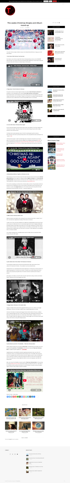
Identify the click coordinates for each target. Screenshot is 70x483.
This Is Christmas (18, 143)
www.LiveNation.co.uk (31, 181)
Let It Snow (37, 141)
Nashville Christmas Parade (15, 363)
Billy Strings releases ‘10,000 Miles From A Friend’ (36, 466)
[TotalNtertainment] (10, 10)
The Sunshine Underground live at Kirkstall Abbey (59, 38)
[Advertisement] (46, 7)
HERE (39, 140)
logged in (10, 439)
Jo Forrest (27, 27)
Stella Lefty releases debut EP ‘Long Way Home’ (35, 470)
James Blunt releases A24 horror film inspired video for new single (60, 149)
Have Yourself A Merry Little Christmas (27, 141)
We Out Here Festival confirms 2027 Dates (35, 453)
